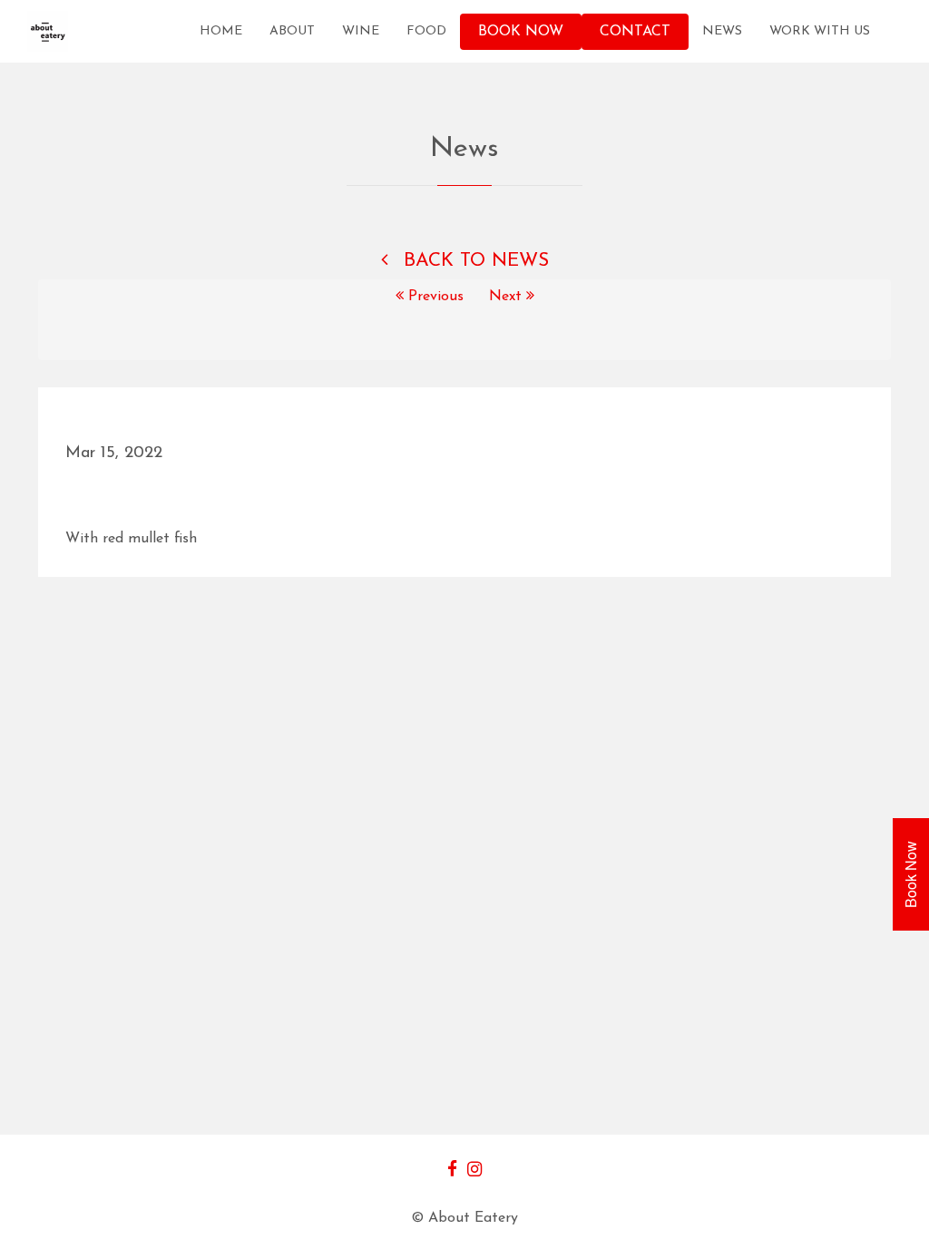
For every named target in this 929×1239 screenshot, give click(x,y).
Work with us (819, 31)
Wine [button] (360, 31)
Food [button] (426, 31)
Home (221, 31)
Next (507, 296)
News (722, 31)
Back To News (473, 260)
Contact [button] (635, 31)
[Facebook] (452, 1170)
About (292, 31)
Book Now (520, 31)
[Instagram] (474, 1170)
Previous (436, 296)
